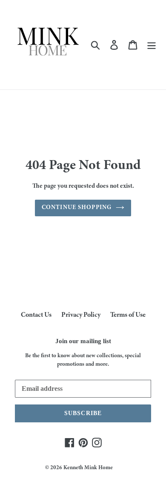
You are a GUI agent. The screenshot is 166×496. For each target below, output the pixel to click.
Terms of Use (128, 315)
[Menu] (151, 44)
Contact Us (36, 315)
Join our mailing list (83, 341)
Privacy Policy (80, 315)
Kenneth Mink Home (88, 468)
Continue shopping (77, 208)
